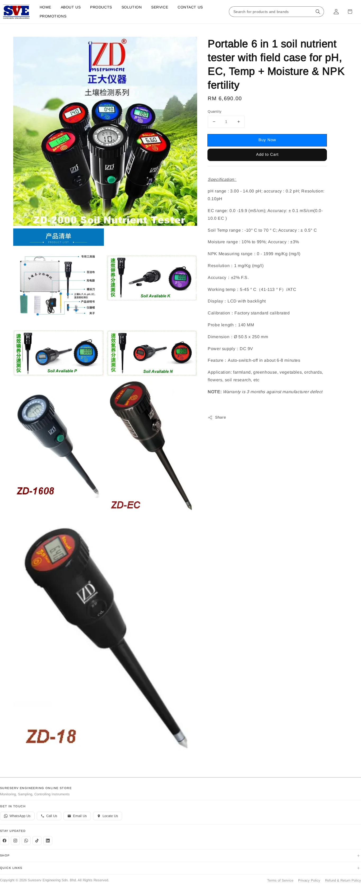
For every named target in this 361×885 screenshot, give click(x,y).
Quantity (214, 111)
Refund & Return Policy (343, 880)
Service (159, 7)
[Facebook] (4, 840)
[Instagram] (15, 840)
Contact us (190, 7)
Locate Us (110, 816)
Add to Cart (267, 154)
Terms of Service (280, 880)
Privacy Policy (309, 880)
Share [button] (220, 417)
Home (45, 7)
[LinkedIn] (47, 840)
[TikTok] (37, 840)
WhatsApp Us (20, 816)
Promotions (53, 16)
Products (101, 7)
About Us (71, 7)
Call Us (51, 816)
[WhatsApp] (26, 840)
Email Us (80, 816)
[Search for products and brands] (318, 11)
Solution (132, 7)
